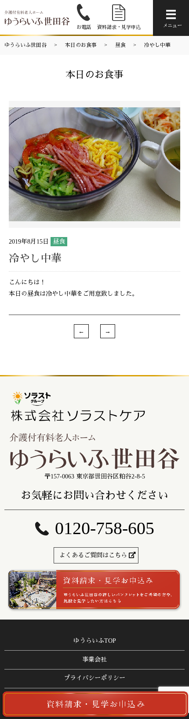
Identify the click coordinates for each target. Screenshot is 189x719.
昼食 (120, 45)
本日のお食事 (81, 45)
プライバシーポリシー (94, 678)
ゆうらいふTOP (94, 641)
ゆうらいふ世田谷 (25, 45)
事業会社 (94, 659)
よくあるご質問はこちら (93, 555)
